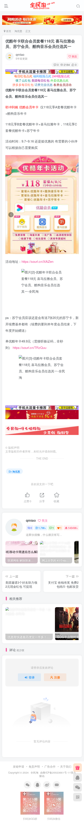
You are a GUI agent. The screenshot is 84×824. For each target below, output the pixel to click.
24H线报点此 (61, 76)
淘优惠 (18, 31)
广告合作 (50, 766)
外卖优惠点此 (59, 80)
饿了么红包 (23, 80)
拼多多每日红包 (23, 84)
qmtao (20, 54)
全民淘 (34, 772)
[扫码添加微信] (77, 787)
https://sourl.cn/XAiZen (37, 261)
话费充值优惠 (43, 84)
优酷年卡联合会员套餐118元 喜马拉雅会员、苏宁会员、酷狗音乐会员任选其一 (40, 43)
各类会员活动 (62, 84)
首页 (8, 31)
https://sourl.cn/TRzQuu (29, 347)
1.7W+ (42, 528)
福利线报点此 (42, 76)
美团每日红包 (40, 80)
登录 (32, 677)
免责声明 (34, 766)
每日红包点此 (23, 76)
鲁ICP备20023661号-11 (57, 772)
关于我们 (65, 766)
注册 (57, 677)
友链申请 (18, 766)
